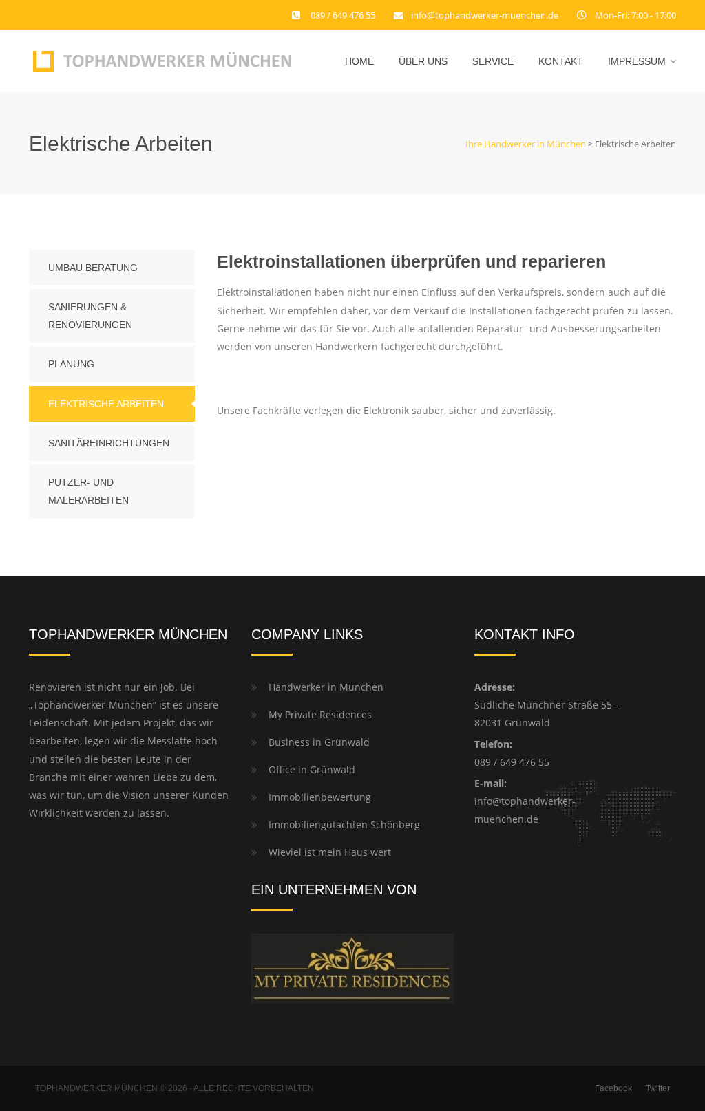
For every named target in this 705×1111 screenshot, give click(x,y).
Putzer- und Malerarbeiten (88, 491)
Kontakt (560, 61)
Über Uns (423, 61)
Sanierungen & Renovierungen (90, 315)
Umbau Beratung (93, 267)
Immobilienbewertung (320, 796)
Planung (71, 363)
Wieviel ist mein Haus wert (330, 852)
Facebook (613, 1088)
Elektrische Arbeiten (106, 403)
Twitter (658, 1088)
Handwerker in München (326, 686)
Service (493, 61)
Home (359, 61)
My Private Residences (320, 714)
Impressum (637, 61)
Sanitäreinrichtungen (108, 443)
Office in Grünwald (312, 769)
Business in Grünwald (319, 741)
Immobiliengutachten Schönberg (344, 824)
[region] (526, 994)
